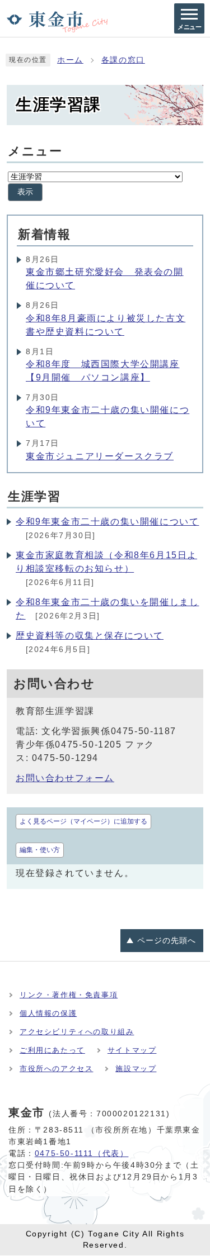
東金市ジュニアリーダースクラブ (100, 456)
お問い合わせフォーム (65, 778)
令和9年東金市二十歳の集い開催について (107, 521)
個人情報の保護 (48, 1013)
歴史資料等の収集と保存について (90, 635)
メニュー (35, 151)
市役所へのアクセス (56, 1068)
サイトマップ (132, 1050)
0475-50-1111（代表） (82, 1153)
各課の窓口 (123, 60)
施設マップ (135, 1068)
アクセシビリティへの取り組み (77, 1031)
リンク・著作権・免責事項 (69, 995)
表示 (25, 192)
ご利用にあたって (52, 1050)
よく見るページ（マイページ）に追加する (83, 821)
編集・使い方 (40, 850)
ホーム (70, 60)
